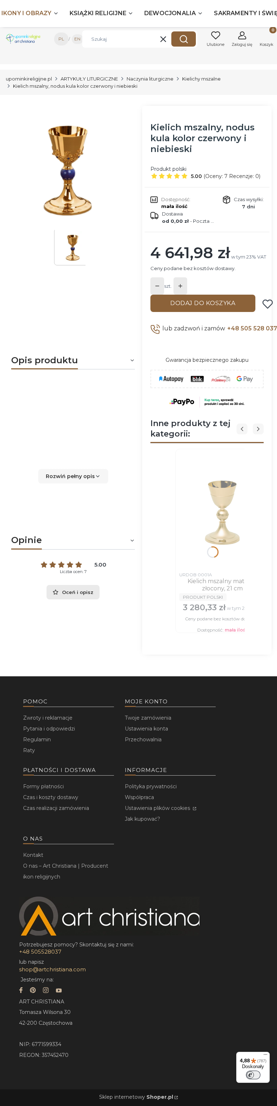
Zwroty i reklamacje (47, 718)
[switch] (253, 1075)
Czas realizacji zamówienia (56, 808)
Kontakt (33, 855)
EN (77, 39)
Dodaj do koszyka (202, 303)
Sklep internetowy (136, 1097)
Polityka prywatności (151, 786)
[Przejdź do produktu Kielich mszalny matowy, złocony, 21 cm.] (222, 510)
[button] (183, 39)
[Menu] (265, 1056)
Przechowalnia (143, 739)
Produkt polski (168, 169)
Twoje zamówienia (148, 718)
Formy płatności (43, 786)
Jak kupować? (142, 819)
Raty (29, 750)
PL (61, 39)
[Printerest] (33, 991)
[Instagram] (46, 991)
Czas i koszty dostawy (50, 797)
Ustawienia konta (146, 728)
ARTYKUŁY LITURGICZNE (89, 79)
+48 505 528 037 (252, 328)
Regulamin (37, 739)
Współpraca (139, 797)
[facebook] (21, 991)
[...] (67, 168)
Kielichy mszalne (201, 79)
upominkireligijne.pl (29, 79)
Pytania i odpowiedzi (49, 728)
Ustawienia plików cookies (158, 808)
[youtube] (59, 991)
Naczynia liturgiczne (150, 79)
